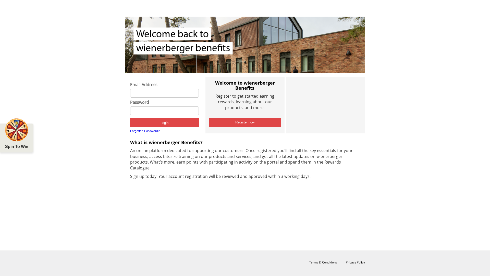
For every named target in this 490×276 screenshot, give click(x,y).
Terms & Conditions (323, 262)
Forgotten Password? (145, 131)
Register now (244, 122)
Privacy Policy (355, 262)
